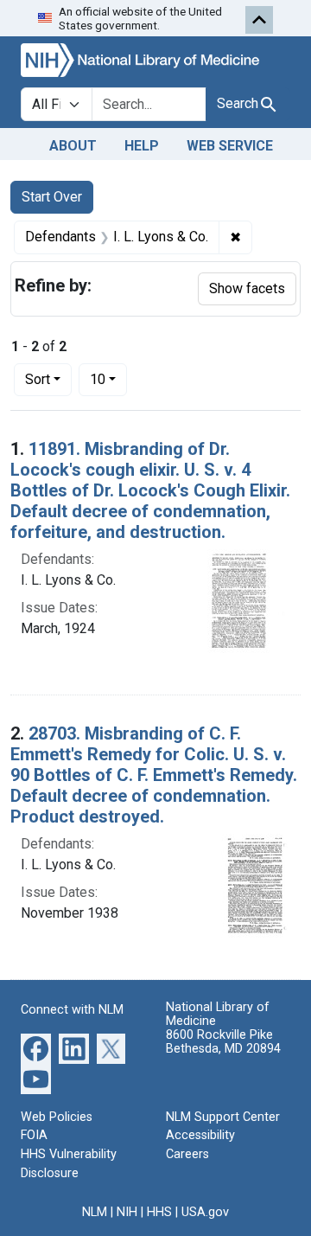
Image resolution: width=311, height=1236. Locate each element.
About (73, 146)
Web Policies (56, 1117)
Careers (187, 1154)
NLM (94, 1212)
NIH (127, 1212)
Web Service (230, 146)
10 (108, 378)
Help (141, 146)
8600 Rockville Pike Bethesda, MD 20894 (223, 1042)
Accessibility (200, 1135)
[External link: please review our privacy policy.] (36, 1047)
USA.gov (205, 1212)
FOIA (34, 1135)
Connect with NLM (72, 1009)
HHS (159, 1212)
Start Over (52, 197)
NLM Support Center (223, 1117)
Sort (37, 379)
